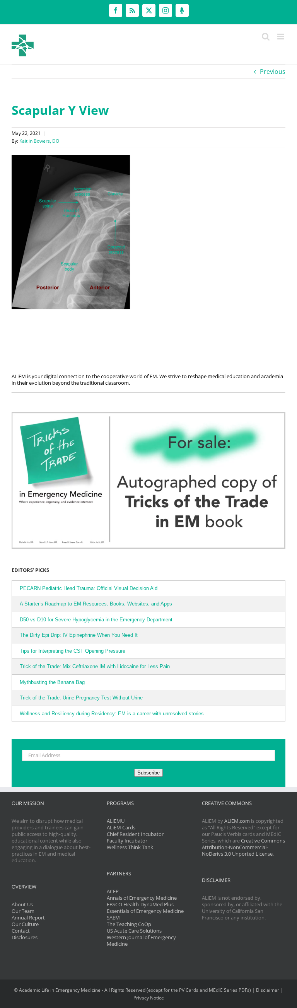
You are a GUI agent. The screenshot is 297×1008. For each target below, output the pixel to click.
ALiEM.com (237, 820)
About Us (22, 904)
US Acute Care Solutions (134, 930)
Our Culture (25, 924)
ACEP (113, 891)
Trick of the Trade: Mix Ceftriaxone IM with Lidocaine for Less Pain (95, 666)
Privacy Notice (148, 997)
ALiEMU (116, 820)
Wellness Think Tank (130, 847)
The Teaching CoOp (129, 924)
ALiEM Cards (121, 827)
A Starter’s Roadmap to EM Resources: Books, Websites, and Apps (96, 604)
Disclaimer (267, 990)
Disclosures (25, 937)
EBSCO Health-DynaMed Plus (140, 904)
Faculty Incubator (127, 840)
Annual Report (28, 917)
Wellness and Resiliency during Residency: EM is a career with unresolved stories (112, 713)
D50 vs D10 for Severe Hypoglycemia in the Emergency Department (96, 620)
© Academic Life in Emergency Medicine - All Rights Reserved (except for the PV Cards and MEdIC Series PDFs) (132, 990)
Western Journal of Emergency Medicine (141, 940)
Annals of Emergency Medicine (142, 897)
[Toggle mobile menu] (281, 36)
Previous (272, 71)
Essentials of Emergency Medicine (145, 910)
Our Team (23, 910)
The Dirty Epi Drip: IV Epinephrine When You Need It (79, 635)
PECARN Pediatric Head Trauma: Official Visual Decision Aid (88, 588)
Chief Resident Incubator (135, 834)
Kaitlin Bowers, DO (39, 141)
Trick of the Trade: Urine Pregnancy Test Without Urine (81, 698)
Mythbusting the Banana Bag (52, 682)
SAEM (113, 917)
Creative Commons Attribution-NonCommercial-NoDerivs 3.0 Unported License (243, 847)
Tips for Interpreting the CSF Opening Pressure (72, 651)
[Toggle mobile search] (266, 36)
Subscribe (148, 773)
